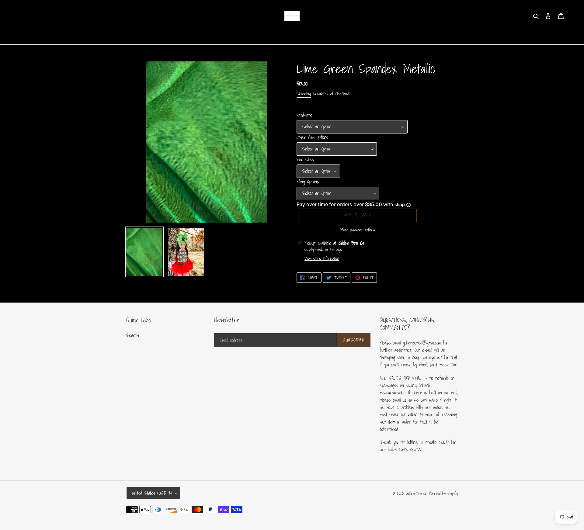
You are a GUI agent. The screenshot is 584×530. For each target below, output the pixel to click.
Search (132, 335)
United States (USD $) (152, 493)
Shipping (304, 93)
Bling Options (308, 181)
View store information (321, 258)
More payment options (357, 230)
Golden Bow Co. (416, 493)
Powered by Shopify (443, 493)
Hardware (304, 115)
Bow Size (305, 159)
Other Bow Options (312, 137)
